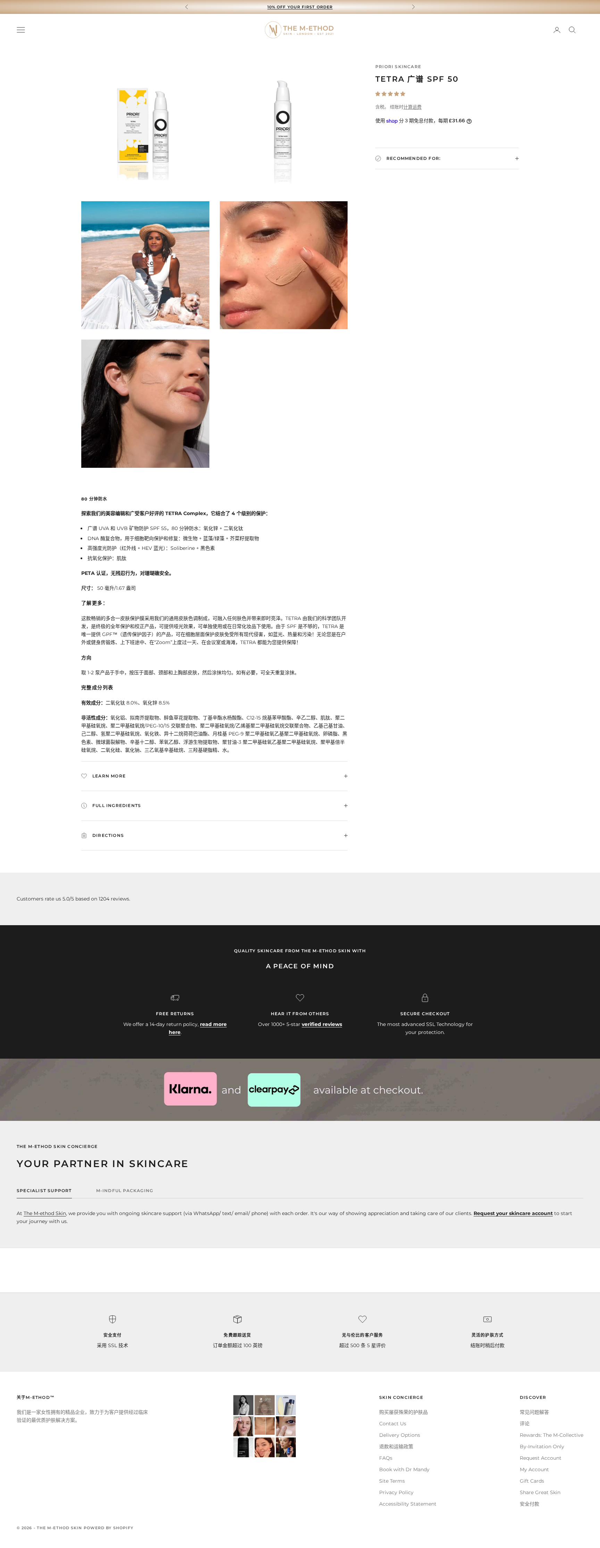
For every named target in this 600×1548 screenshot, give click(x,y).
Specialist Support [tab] (44, 1190)
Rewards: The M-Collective (551, 1435)
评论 (525, 1423)
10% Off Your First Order (300, 7)
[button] (390, 94)
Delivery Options (399, 1435)
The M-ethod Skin (45, 1213)
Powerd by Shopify (109, 1527)
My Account (534, 1469)
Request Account (540, 1458)
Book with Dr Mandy (404, 1469)
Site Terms (392, 1481)
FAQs (385, 1458)
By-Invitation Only (542, 1446)
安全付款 (529, 1504)
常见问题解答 (534, 1412)
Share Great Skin (540, 1492)
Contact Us (392, 1423)
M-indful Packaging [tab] (124, 1190)
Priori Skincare (398, 66)
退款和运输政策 (396, 1446)
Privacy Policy (396, 1492)
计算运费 (412, 106)
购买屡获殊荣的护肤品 (403, 1412)
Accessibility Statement (407, 1504)
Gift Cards (532, 1481)
